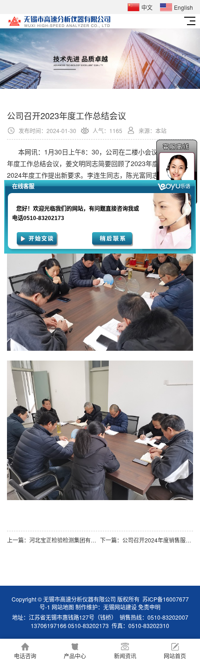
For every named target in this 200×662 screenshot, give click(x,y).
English (183, 7)
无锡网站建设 (120, 607)
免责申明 (149, 607)
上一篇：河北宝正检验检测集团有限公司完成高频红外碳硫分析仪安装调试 (53, 540)
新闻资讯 (125, 656)
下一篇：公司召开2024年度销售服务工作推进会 (146, 540)
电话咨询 (25, 656)
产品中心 (75, 656)
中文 (147, 7)
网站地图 (63, 607)
